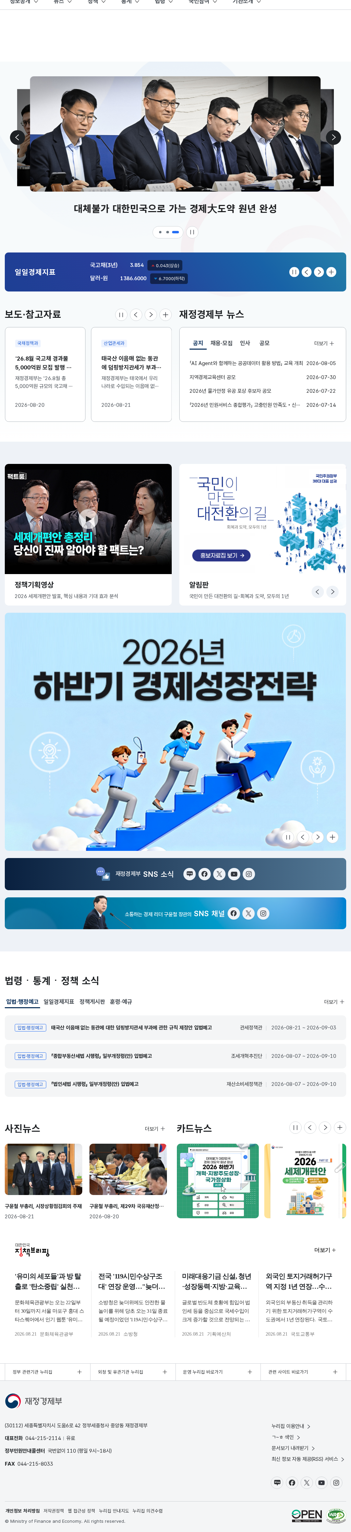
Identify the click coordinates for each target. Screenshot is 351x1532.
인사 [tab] (245, 343)
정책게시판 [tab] (92, 1001)
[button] (161, 232)
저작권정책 (54, 1511)
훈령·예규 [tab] (121, 1001)
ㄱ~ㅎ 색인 (282, 1437)
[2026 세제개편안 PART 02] (218, 1181)
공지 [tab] (200, 345)
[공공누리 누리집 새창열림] (306, 1515)
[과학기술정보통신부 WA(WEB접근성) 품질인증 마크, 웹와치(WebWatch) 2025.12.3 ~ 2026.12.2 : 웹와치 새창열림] (336, 1515)
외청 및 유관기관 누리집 (120, 1372)
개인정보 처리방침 (22, 1511)
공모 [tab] (264, 343)
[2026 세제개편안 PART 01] (305, 1181)
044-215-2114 (43, 1438)
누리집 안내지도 (114, 1511)
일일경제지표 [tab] (59, 1001)
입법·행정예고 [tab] (22, 1003)
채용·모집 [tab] (221, 343)
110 (71, 1450)
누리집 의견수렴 (148, 1511)
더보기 (321, 343)
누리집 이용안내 (287, 1426)
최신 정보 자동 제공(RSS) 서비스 (304, 1459)
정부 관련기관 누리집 (32, 1372)
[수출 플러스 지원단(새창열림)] (175, 732)
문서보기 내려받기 (289, 1448)
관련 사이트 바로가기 (288, 1372)
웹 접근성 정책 (81, 1511)
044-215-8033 (35, 1463)
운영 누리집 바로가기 (203, 1372)
